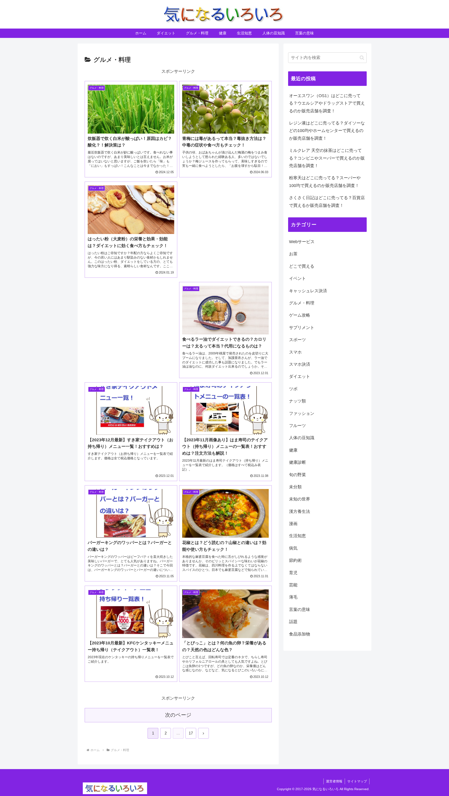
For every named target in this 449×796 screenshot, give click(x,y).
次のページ (178, 715)
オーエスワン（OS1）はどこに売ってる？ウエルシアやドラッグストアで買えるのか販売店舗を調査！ (327, 103)
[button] (362, 57)
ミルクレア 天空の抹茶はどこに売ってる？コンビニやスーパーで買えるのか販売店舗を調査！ (327, 158)
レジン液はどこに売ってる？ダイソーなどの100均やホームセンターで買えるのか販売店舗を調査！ (327, 131)
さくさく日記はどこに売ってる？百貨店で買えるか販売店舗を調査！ (327, 201)
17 (191, 733)
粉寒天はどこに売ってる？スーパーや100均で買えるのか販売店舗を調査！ (325, 181)
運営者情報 (334, 781)
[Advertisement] (225, 222)
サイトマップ (357, 781)
